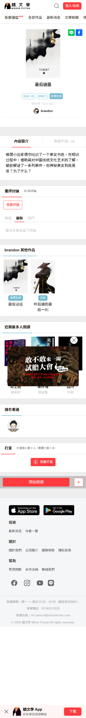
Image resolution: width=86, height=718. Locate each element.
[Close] (74, 340)
